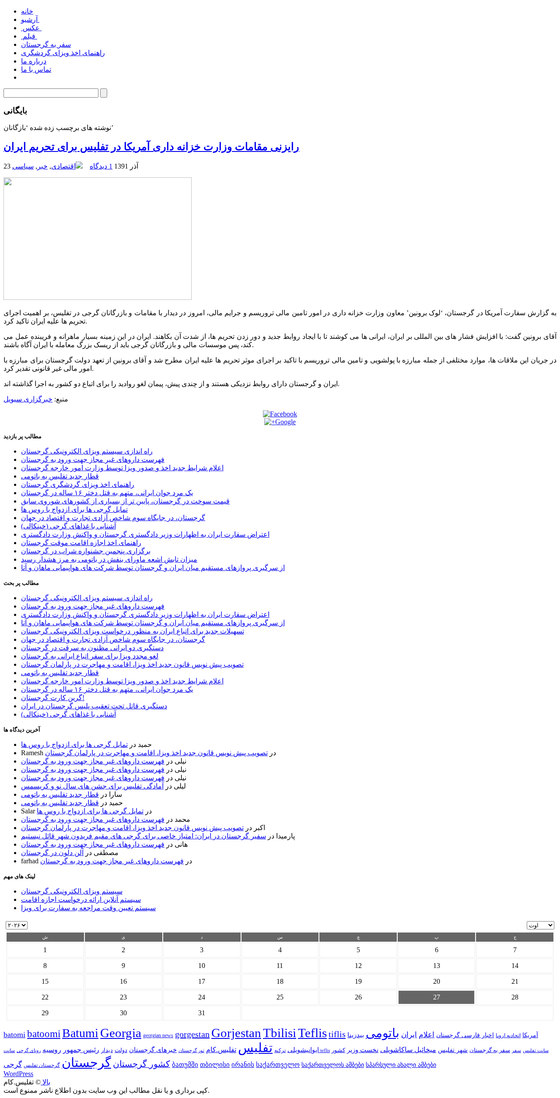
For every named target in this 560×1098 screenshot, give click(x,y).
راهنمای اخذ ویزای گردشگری (63, 52)
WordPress (18, 1073)
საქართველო (278, 1064)
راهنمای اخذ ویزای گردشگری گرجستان (77, 484)
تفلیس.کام (221, 1049)
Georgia (120, 1033)
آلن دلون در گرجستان (52, 852)
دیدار (107, 1050)
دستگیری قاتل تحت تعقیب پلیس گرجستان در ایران (94, 706)
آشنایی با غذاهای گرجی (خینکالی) (68, 526)
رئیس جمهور (81, 1050)
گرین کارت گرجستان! (52, 697)
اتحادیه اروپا (508, 1035)
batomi (14, 1034)
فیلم (29, 36)
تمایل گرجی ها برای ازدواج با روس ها (74, 509)
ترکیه (280, 1050)
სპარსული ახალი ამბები (401, 1064)
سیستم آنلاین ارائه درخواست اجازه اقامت (81, 899)
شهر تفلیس (453, 1049)
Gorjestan (236, 1033)
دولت (121, 1050)
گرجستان (86, 1063)
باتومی (382, 1033)
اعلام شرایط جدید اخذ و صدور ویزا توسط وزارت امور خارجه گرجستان (122, 468)
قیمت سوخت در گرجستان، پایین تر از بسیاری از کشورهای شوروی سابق (125, 501)
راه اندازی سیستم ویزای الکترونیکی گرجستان (87, 451)
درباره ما (33, 61)
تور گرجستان (191, 1050)
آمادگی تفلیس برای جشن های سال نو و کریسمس (92, 786)
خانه (27, 11)
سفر (516, 1050)
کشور (338, 1050)
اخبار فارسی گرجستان (465, 1035)
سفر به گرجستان (46, 44)
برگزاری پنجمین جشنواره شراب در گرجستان (85, 551)
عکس (31, 28)
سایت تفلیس (536, 1050)
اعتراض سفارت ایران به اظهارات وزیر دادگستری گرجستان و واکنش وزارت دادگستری (145, 534)
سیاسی (23, 166)
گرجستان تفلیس (42, 1065)
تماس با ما (36, 69)
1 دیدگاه (101, 166)
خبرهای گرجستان (153, 1049)
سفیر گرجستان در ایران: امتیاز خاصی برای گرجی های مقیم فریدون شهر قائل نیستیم (143, 836)
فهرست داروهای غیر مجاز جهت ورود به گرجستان (92, 459)
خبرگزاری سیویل (28, 399)
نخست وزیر (362, 1049)
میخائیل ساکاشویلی (408, 1049)
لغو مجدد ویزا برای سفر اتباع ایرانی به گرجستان (89, 656)
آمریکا (530, 1035)
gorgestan (192, 1034)
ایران (409, 1035)
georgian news (158, 1035)
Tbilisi (279, 1033)
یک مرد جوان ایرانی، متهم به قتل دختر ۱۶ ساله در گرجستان (107, 492)
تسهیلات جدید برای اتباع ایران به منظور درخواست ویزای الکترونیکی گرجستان (132, 631)
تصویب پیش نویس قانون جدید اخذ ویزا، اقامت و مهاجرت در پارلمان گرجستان (132, 664)
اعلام (426, 1035)
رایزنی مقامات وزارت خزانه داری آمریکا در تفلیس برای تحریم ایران (151, 146)
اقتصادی (63, 166)
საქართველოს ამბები (332, 1065)
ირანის (242, 1064)
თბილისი (215, 1064)
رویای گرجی (29, 1050)
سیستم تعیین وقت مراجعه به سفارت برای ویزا (88, 907)
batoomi (43, 1033)
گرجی (13, 1064)
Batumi (80, 1033)
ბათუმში (185, 1064)
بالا (45, 1082)
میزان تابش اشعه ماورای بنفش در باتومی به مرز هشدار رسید (109, 559)
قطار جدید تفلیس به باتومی (60, 476)
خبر (42, 166)
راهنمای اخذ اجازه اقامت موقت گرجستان (81, 542)
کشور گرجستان (141, 1064)
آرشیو (30, 19)
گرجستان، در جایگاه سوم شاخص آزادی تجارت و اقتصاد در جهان (113, 517)
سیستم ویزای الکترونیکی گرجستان (71, 891)
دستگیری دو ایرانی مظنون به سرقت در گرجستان (92, 647)
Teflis (312, 1033)
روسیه (51, 1049)
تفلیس (255, 1048)
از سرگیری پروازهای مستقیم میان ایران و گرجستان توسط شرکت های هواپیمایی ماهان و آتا (153, 567)
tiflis (337, 1034)
